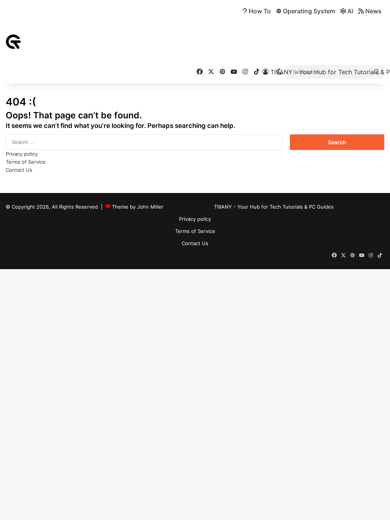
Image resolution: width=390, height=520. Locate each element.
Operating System (308, 11)
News (373, 11)
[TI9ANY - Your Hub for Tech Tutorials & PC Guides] (13, 41)
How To (259, 11)
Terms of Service (26, 162)
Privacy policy (22, 154)
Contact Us (19, 170)
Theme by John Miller (137, 207)
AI (349, 11)
